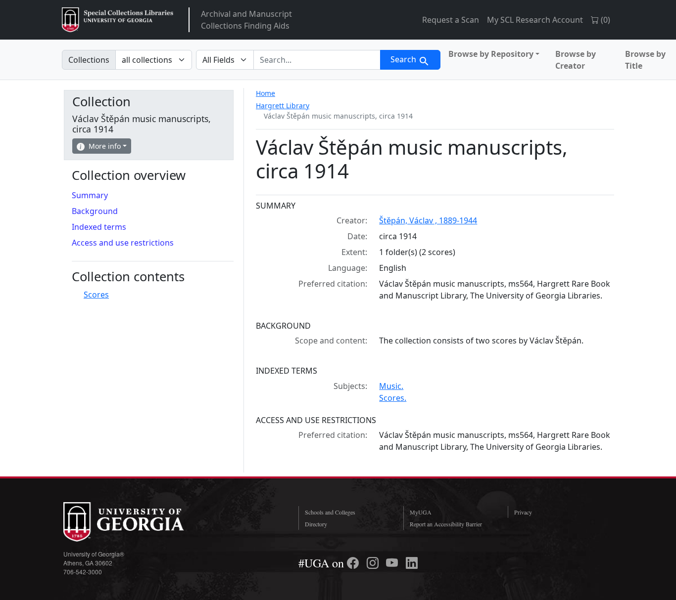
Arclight (117, 19)
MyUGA (421, 512)
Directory (316, 524)
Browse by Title (645, 59)
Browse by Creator (575, 59)
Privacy (523, 512)
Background (95, 211)
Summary (90, 195)
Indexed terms (99, 226)
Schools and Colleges (330, 512)
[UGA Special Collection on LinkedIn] (412, 563)
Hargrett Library (282, 105)
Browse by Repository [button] (490, 53)
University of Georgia (137, 522)
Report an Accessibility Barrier (446, 524)
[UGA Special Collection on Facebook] (354, 563)
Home (265, 93)
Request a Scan (450, 19)
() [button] (604, 19)
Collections (88, 59)
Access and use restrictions (123, 242)
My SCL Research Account (535, 19)
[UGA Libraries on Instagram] (374, 563)
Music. (391, 386)
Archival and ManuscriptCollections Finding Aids (246, 19)
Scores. (392, 397)
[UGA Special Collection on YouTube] (393, 563)
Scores (96, 294)
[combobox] (317, 59)
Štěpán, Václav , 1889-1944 (428, 220)
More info (105, 146)
